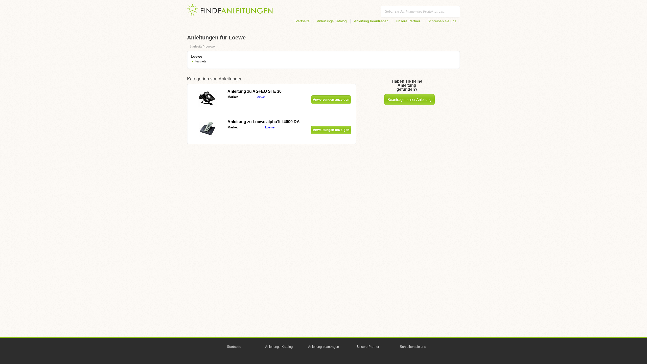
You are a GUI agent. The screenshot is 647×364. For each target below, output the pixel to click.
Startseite (302, 21)
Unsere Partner (408, 21)
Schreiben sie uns (442, 21)
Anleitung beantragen (371, 21)
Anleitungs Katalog (332, 21)
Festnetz (200, 61)
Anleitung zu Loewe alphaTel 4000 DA (263, 122)
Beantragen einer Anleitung (409, 99)
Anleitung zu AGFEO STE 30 (254, 91)
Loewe (260, 97)
